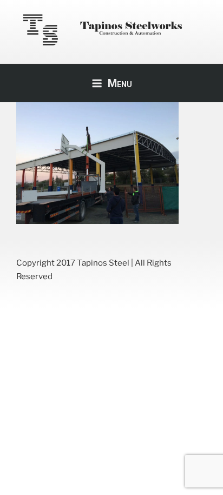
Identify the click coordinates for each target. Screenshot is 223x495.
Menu (120, 83)
